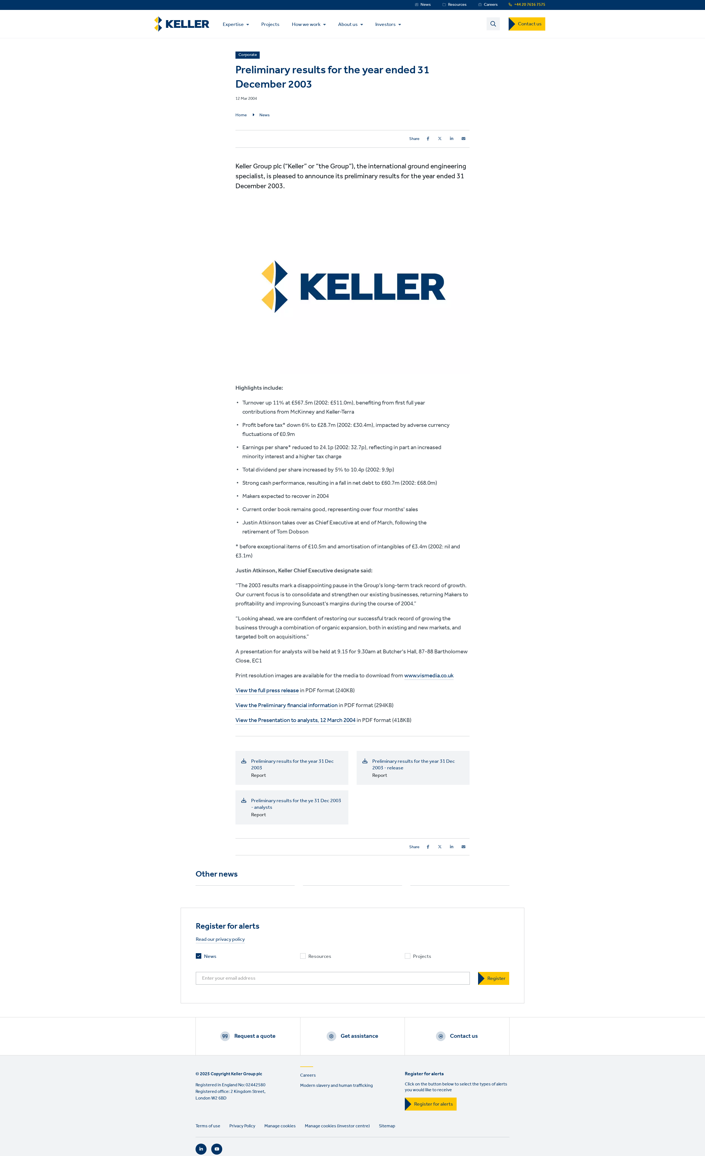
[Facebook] (428, 138)
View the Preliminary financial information (286, 705)
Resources (457, 5)
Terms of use (208, 1126)
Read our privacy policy (220, 939)
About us (348, 24)
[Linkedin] (451, 138)
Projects (270, 24)
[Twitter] (440, 138)
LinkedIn (201, 1149)
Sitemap (387, 1126)
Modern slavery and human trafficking (336, 1085)
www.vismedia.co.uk (429, 675)
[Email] (463, 138)
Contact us (530, 24)
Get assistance (359, 1036)
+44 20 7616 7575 (529, 5)
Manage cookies (280, 1126)
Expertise (233, 24)
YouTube (216, 1149)
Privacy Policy (242, 1126)
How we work (306, 24)
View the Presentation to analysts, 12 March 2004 (295, 720)
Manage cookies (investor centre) (337, 1126)
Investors (385, 24)
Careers (491, 5)
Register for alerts (433, 1104)
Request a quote (254, 1036)
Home (241, 115)
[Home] (181, 24)
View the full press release (267, 690)
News (426, 5)
